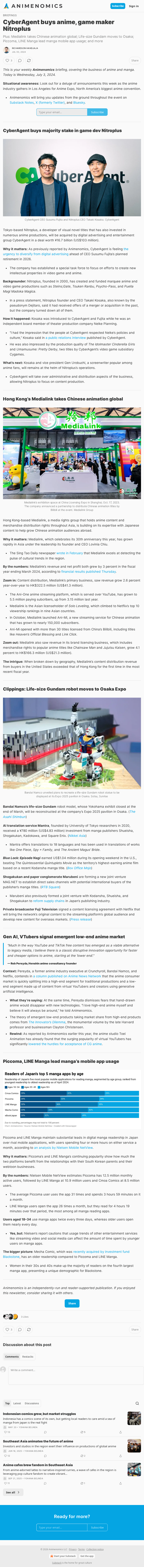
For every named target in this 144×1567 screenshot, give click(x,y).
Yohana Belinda (28, 1427)
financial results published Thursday (88, 571)
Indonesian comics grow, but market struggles (39, 1414)
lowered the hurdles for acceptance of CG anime (65, 1044)
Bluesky (79, 102)
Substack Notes (22, 102)
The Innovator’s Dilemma (46, 1022)
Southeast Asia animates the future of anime (38, 1441)
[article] (72, 1423)
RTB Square (50, 887)
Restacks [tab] (27, 1356)
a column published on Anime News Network (67, 976)
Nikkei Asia (77, 836)
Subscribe (118, 6)
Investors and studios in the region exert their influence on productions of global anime (59, 1446)
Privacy (72, 1549)
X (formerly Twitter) (50, 102)
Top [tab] (7, 1403)
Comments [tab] (12, 1356)
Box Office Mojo (79, 868)
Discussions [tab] (32, 1403)
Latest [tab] (17, 1403)
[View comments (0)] (20, 60)
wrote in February (69, 553)
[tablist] (19, 1356)
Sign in (134, 6)
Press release (80, 919)
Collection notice (95, 1549)
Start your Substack (65, 1556)
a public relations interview (66, 338)
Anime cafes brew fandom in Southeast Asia (38, 1465)
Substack (57, 1562)
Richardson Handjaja (25, 48)
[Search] (137, 1403)
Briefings (10, 15)
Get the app (87, 1556)
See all (10, 1492)
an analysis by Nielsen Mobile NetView (63, 1148)
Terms (81, 1549)
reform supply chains (48, 901)
